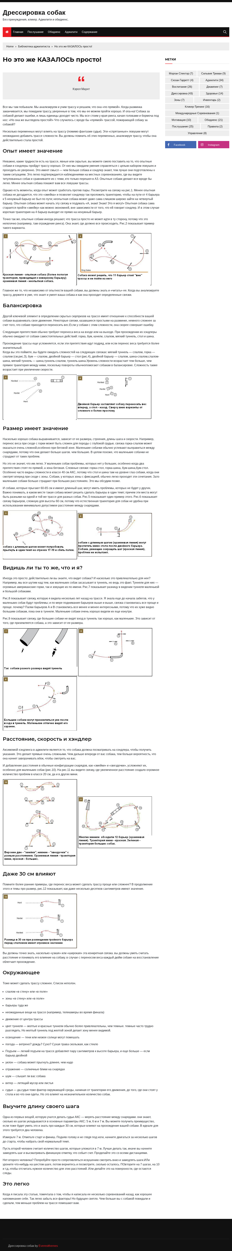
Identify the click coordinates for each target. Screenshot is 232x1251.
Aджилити (71, 31)
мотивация (181, 119)
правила (215, 126)
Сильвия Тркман (213, 73)
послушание (182, 126)
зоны (179, 99)
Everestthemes (48, 1245)
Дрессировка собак (34, 12)
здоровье (214, 93)
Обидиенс (54, 31)
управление (197, 133)
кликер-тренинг (197, 106)
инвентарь (211, 99)
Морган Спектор (181, 73)
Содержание (89, 31)
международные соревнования (197, 113)
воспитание (182, 86)
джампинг (214, 86)
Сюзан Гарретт (182, 80)
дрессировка (182, 93)
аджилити (214, 80)
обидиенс (214, 119)
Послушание (36, 31)
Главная (18, 31)
